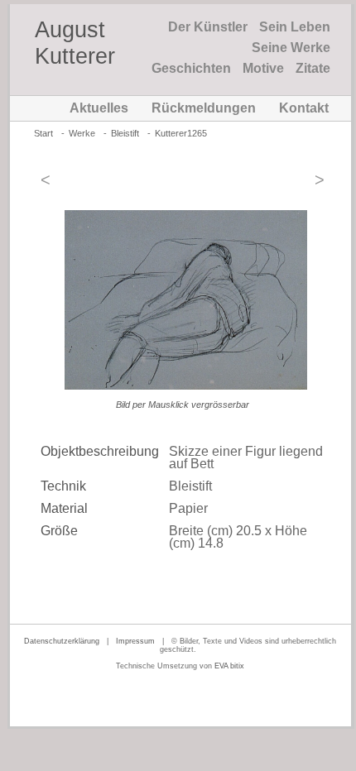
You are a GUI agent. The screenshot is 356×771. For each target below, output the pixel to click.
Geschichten (191, 68)
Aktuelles (99, 108)
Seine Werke (291, 48)
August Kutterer (75, 43)
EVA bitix (229, 666)
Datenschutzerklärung (61, 641)
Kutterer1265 (181, 133)
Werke (82, 133)
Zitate (313, 68)
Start (43, 133)
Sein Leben (294, 27)
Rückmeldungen (204, 108)
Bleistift (125, 133)
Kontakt (304, 108)
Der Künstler (208, 27)
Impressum (135, 641)
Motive (263, 68)
